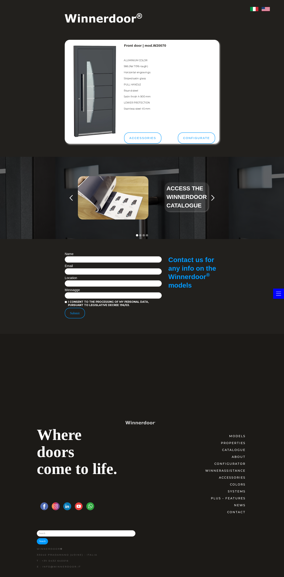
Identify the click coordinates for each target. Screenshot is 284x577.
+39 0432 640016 (55, 560)
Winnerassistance (225, 470)
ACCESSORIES (232, 477)
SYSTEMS (237, 491)
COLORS (238, 484)
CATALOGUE (234, 450)
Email (69, 266)
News (240, 505)
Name (69, 254)
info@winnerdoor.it (61, 566)
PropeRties (233, 443)
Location (71, 278)
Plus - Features (228, 498)
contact (236, 512)
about (239, 457)
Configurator (230, 463)
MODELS (237, 436)
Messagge (72, 290)
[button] (71, 198)
